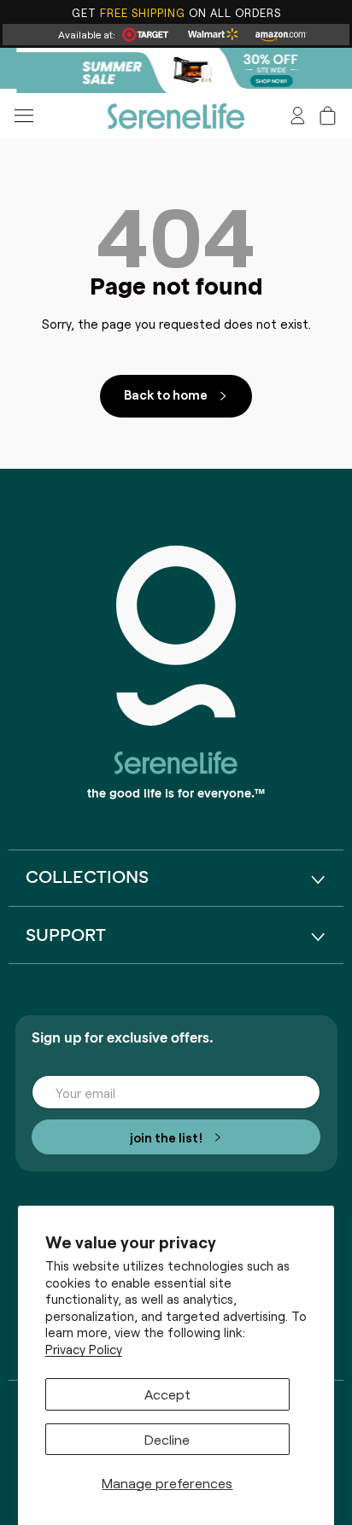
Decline (167, 1438)
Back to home (166, 394)
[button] (327, 116)
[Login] (298, 116)
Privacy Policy (83, 1349)
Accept (167, 1393)
